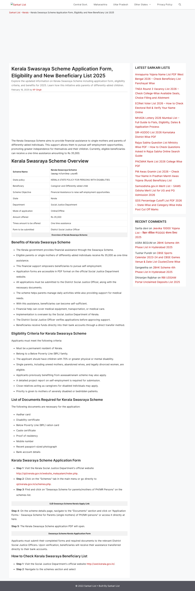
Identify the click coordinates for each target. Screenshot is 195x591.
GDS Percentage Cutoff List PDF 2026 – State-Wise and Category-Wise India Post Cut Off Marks (158, 205)
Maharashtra (100, 4)
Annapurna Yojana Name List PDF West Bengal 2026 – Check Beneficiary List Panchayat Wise (159, 79)
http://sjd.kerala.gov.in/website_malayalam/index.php (47, 473)
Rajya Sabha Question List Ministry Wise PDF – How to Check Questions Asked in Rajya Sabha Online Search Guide (157, 149)
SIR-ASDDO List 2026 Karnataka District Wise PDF (155, 134)
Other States (141, 4)
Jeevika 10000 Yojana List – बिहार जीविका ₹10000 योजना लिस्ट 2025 (157, 233)
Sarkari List (14, 12)
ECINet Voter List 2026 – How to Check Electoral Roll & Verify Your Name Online (159, 108)
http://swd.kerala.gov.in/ (100, 563)
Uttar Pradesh (120, 4)
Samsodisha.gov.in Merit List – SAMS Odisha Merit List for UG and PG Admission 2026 (158, 190)
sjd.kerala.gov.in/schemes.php (33, 484)
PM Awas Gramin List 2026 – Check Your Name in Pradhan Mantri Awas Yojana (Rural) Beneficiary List (157, 176)
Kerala (25, 12)
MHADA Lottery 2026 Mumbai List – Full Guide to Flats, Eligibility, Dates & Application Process (157, 122)
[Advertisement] (97, 37)
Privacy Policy (164, 4)
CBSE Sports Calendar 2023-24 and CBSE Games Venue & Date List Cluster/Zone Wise (157, 257)
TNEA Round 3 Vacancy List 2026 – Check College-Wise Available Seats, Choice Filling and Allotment (157, 93)
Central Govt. (80, 4)
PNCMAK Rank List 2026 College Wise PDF (158, 163)
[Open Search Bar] (179, 4)
